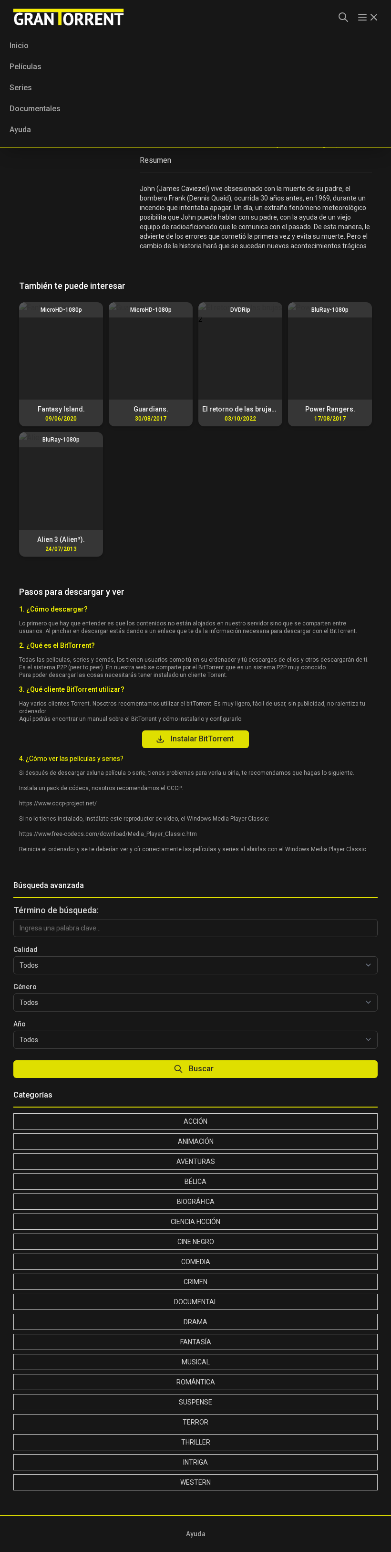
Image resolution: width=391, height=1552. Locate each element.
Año (19, 1024)
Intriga (195, 1462)
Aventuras (195, 1161)
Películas (25, 66)
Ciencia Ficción (195, 1221)
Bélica (195, 1181)
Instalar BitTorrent (202, 738)
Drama (195, 1322)
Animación (196, 1141)
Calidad (25, 949)
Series (21, 87)
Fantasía (195, 1342)
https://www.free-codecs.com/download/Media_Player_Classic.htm (108, 834)
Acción (195, 1121)
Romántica (195, 1382)
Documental (195, 1302)
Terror (195, 1422)
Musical (196, 1362)
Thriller (195, 1442)
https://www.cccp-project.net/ (58, 803)
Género (25, 987)
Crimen (195, 1282)
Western (195, 1482)
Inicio (19, 45)
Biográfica (196, 1201)
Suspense (195, 1402)
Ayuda (20, 129)
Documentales (35, 108)
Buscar (201, 1068)
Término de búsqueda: (56, 910)
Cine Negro (195, 1242)
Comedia (195, 1262)
